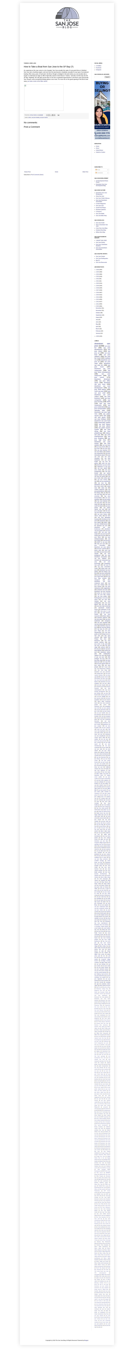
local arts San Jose (104, 1297)
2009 (97, 336)
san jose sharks (101, 447)
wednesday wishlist (104, 422)
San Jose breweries (101, 1217)
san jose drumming (99, 1077)
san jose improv (100, 1082)
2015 (97, 294)
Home (56, 172)
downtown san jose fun (102, 364)
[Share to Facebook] (53, 115)
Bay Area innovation (105, 1121)
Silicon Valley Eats (99, 1248)
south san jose (106, 463)
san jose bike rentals (104, 594)
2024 (97, 274)
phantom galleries (102, 617)
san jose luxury (104, 762)
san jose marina (44, 117)
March (97, 328)
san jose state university (103, 606)
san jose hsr (107, 1080)
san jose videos (104, 426)
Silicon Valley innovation (100, 947)
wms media (97, 470)
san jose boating (35, 117)
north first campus (99, 1062)
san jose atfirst (106, 683)
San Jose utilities (102, 1235)
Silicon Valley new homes (102, 1261)
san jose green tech (105, 694)
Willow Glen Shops (106, 1274)
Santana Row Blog (101, 230)
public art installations (99, 1312)
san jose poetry (102, 790)
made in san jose (98, 1299)
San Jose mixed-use (105, 806)
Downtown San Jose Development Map (101, 185)
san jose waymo (106, 699)
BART (105, 522)
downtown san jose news (102, 383)
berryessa (97, 640)
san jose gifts (106, 898)
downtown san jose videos (102, 547)
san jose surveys (106, 1097)
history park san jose (99, 535)
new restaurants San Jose (100, 1305)
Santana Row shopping (102, 1244)
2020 (97, 283)
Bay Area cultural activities (100, 1118)
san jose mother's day (100, 785)
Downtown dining (100, 1148)
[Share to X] (51, 115)
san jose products (104, 980)
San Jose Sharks (100, 256)
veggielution (107, 588)
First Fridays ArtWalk (100, 1003)
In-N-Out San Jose (99, 1162)
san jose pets (106, 604)
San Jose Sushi (104, 1008)
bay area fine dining (104, 627)
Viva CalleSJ (104, 952)
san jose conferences (105, 895)
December (99, 308)
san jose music (102, 366)
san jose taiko (98, 749)
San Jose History (100, 242)
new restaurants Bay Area (102, 1304)
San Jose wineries (106, 1020)
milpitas (98, 1051)
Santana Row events (99, 875)
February (98, 331)
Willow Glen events (99, 954)
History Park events (104, 1161)
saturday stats (99, 410)
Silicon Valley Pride (104, 1253)
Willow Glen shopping (99, 1034)
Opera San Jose (98, 1184)
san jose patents (104, 905)
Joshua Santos (33, 115)
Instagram (98, 69)
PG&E (106, 768)
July (97, 319)
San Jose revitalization (100, 1015)
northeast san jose (99, 1308)
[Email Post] (58, 115)
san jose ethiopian (98, 781)
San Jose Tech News (105, 1212)
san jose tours (104, 827)
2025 (97, 272)
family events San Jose (102, 813)
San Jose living (102, 670)
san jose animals (106, 708)
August (98, 317)
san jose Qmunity (98, 1067)
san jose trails (102, 795)
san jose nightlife (101, 696)
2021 (97, 281)
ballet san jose (104, 839)
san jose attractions (101, 709)
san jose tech (104, 534)
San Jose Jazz (100, 205)
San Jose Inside (100, 222)
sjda (101, 504)
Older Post (85, 172)
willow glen (107, 478)
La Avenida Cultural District (101, 926)
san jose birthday (101, 964)
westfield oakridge (99, 860)
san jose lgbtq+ (104, 783)
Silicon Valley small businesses (101, 1263)
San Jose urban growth (102, 808)
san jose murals (101, 575)
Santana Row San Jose (102, 1023)
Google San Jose (100, 1156)
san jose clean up (105, 821)
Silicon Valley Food (103, 946)
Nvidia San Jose (106, 929)
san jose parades (106, 716)
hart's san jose (106, 1291)
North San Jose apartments (101, 1180)
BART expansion (105, 1116)
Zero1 (104, 704)
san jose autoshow (104, 1069)
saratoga (108, 982)
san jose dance (103, 552)
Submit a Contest (100, 152)
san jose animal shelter (104, 846)
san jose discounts (101, 757)
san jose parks (106, 499)
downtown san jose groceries (102, 671)
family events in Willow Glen (101, 1289)
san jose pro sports (99, 476)
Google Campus (105, 1153)
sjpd (98, 983)
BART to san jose (102, 542)
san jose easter (106, 711)
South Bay (107, 1266)
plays (107, 1310)
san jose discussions (104, 1075)
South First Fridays (101, 207)
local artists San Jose (105, 1049)
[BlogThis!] (49, 115)
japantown (102, 520)
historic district (104, 885)
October (98, 312)
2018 (97, 288)
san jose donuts (98, 624)
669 (100, 1110)
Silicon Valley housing (105, 1259)
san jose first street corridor (101, 970)
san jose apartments (104, 481)
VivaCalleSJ (97, 1274)
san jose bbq (102, 890)
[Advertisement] (67, 45)
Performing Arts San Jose (100, 1187)
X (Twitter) (98, 65)
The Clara (106, 1269)
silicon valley (98, 515)
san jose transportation (102, 407)
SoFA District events (99, 1264)
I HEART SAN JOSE (101, 240)
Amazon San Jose (103, 1113)
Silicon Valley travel (100, 1029)
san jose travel (98, 829)
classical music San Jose (100, 1038)
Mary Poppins (99, 1176)
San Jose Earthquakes (102, 258)
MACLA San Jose (106, 1171)
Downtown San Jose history (101, 924)
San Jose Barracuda (101, 262)
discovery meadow (98, 1282)
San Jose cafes (106, 772)
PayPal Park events (103, 1185)
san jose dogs (99, 824)
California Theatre (104, 752)
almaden (108, 1034)
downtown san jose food (102, 421)
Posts (98, 169)
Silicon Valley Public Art (99, 1254)
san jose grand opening (100, 972)
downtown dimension (102, 379)
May (97, 324)
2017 (97, 290)
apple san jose (99, 1277)
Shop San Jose (100, 196)
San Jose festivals (102, 501)
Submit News (99, 150)
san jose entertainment (102, 435)
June (97, 322)
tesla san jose (101, 729)
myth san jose (102, 1054)
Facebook (98, 67)
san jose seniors (106, 854)
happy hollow (97, 883)
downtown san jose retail (103, 465)
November (99, 310)
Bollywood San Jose (99, 990)
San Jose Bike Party (101, 215)
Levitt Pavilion (97, 928)
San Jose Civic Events (105, 1202)
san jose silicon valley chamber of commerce (102, 792)
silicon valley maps (105, 831)
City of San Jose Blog (101, 228)
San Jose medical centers (104, 1225)
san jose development (102, 348)
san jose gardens (98, 1323)
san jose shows (100, 855)
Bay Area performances (101, 1123)
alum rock (98, 1036)
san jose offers (106, 1085)
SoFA (108, 401)
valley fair (104, 488)
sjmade (96, 553)
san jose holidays (100, 419)
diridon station (106, 616)
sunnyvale (105, 1107)
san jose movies (102, 479)
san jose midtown (100, 558)
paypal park (100, 673)
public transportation (103, 1065)
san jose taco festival (105, 911)
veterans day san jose (104, 799)
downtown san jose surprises (101, 1287)
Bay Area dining (106, 987)
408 (97, 1110)
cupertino (96, 755)
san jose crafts (106, 965)
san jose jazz (106, 540)
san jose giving (99, 1080)
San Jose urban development (101, 754)
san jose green (98, 619)
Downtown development (104, 1146)
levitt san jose (102, 1046)
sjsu (95, 481)
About (97, 148)
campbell (103, 880)
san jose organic (100, 1087)
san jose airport (102, 468)
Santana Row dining (99, 1026)
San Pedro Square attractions (103, 1021)
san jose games (101, 663)
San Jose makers (104, 1013)
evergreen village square (100, 842)
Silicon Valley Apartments (101, 1246)
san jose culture (102, 350)
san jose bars (98, 502)
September (99, 315)
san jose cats (97, 1070)
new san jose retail (102, 392)
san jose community (105, 573)
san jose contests (101, 548)
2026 (97, 269)
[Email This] (47, 115)
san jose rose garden (100, 763)
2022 (97, 278)
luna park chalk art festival (101, 887)
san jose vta (102, 483)
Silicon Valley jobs (106, 1028)
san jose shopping (102, 437)
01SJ (98, 801)
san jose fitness (102, 826)
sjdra (99, 1327)
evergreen (107, 621)
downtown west (98, 706)
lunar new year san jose (100, 740)
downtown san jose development (102, 386)
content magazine (99, 489)
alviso (29, 117)
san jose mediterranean (101, 524)
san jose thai (99, 1098)
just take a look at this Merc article (37, 81)
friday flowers (104, 882)
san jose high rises (102, 439)
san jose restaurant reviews (101, 908)
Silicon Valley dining (105, 877)
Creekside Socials (98, 993)
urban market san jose (104, 985)
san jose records (98, 982)
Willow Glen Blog (100, 232)
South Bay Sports (100, 1267)
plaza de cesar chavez (103, 593)
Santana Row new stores (104, 1243)
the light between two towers (101, 916)
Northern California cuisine (101, 1182)
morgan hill (107, 1299)
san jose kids (106, 445)
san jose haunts (101, 685)
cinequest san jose (102, 589)
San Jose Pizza (100, 931)
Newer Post (27, 172)
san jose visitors (103, 1102)
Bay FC (98, 260)
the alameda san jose (100, 525)
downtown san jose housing (102, 591)
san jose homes (102, 514)
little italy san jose (99, 543)
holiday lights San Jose (99, 1295)
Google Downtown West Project (102, 1154)
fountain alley (97, 1291)
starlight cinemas (104, 914)
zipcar (100, 1108)
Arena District (97, 1115)
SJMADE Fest (99, 1194)
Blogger (86, 1340)
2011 (97, 304)
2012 (97, 301)
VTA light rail (107, 1031)
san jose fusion (104, 1322)
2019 (97, 285)
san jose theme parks (101, 913)
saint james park (98, 816)
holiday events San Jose (101, 1294)
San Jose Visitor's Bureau (103, 198)
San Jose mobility (100, 1226)
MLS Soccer (100, 1172)
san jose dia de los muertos (103, 823)
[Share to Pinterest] (55, 115)
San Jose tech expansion (100, 1231)
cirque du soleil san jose (104, 811)
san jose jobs (106, 448)
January (98, 333)
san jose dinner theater (102, 967)
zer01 (95, 1108)
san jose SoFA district (102, 388)
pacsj (104, 1064)
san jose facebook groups (101, 969)
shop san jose (98, 767)
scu (107, 765)
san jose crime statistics (102, 780)
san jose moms (97, 1085)
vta (104, 492)
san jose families (101, 712)
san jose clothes (102, 1072)
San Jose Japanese (99, 770)
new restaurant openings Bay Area (102, 1302)
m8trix (95, 888)
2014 (97, 297)
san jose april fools (105, 755)
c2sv (104, 955)
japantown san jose (99, 484)
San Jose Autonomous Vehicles (102, 668)
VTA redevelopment (100, 1272)
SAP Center (105, 667)
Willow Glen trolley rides (101, 1276)
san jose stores (104, 676)
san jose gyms (100, 900)
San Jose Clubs (100, 1203)
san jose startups (106, 727)
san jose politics (102, 596)
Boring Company (98, 1126)
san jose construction (105, 778)
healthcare (106, 1041)
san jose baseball (102, 622)
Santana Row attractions (101, 1025)
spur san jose (99, 832)
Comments (100, 173)
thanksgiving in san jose (101, 598)
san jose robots (98, 910)
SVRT (107, 1194)
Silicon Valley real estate (102, 773)
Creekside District (104, 992)
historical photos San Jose (102, 1292)
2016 (97, 292)
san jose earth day (101, 896)
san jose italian (98, 451)
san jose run (98, 645)
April (97, 326)
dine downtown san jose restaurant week (102, 581)
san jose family (106, 512)
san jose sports (100, 417)
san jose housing (102, 400)
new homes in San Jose (102, 1300)
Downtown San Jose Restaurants (101, 193)
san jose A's (101, 629)
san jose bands (102, 818)
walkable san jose (98, 918)
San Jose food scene (99, 680)
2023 (97, 276)
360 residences (106, 1108)
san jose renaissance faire (101, 906)
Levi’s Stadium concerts (104, 1167)
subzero (103, 647)
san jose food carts (105, 1079)
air (109, 1276)
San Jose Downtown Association (101, 201)
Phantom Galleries (101, 209)
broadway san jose (103, 1281)
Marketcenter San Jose (104, 1174)
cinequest (97, 580)
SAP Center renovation (104, 1192)
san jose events (102, 376)
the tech (107, 515)
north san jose (98, 391)
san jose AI (106, 565)
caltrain (96, 880)
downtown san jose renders (101, 1286)
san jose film (106, 662)
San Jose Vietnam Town (100, 1010)
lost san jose (104, 739)
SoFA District (97, 809)
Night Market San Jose (103, 1179)
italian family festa (105, 962)
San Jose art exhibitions (104, 1215)
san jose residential (102, 406)
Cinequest (98, 211)
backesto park (105, 1036)
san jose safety (104, 747)
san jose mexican (102, 450)
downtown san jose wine (101, 841)
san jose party (100, 717)
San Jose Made (100, 213)
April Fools (98, 987)
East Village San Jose (105, 1001)
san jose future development (102, 371)
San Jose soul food (103, 1230)
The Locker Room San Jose (101, 1271)
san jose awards (98, 1315)
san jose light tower (101, 850)
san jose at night (100, 847)
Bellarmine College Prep (102, 988)
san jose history (104, 424)
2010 (97, 306)
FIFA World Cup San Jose (101, 678)
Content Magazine (101, 203)
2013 (97, 299)
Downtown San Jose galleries (101, 997)
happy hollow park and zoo (101, 814)
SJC (105, 415)
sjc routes (103, 857)
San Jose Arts (97, 1195)
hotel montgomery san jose (101, 1042)
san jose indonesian (99, 975)
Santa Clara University (105, 1240)
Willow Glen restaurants (102, 1033)
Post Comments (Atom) (37, 174)
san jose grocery (106, 849)
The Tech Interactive (102, 878)
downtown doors (98, 775)
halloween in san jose (103, 466)
